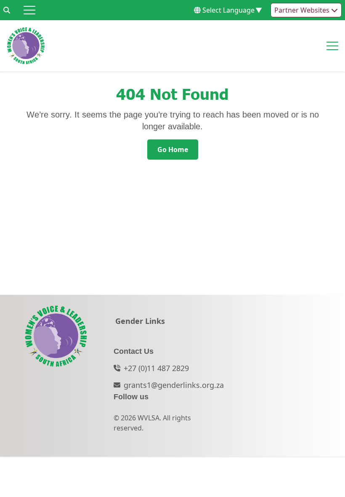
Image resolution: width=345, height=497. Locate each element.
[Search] (6, 10)
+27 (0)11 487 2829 (156, 368)
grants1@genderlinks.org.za (174, 385)
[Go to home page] (26, 46)
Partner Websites (302, 10)
